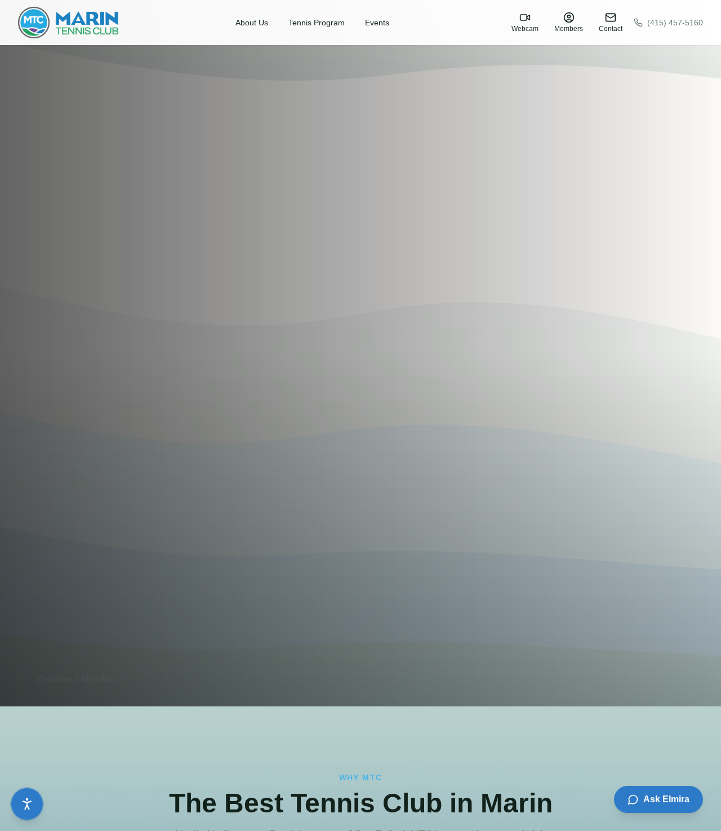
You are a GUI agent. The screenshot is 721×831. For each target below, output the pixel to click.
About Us (251, 22)
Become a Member (76, 668)
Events (377, 22)
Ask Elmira (666, 799)
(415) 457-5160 (675, 22)
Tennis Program (316, 22)
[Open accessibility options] (27, 804)
